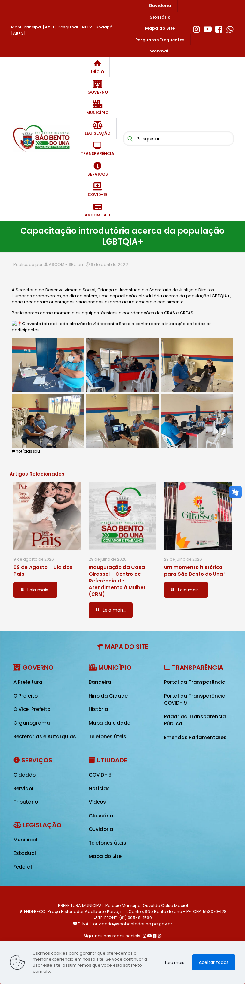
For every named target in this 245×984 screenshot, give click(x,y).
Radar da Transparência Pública (195, 720)
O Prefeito (25, 695)
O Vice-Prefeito (31, 709)
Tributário (25, 802)
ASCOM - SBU (63, 265)
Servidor (23, 788)
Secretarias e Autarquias (44, 736)
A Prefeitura (27, 682)
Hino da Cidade (108, 695)
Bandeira (100, 682)
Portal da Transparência (195, 682)
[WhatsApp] (230, 28)
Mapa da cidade (109, 723)
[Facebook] (219, 28)
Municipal (25, 839)
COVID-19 (100, 774)
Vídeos (97, 802)
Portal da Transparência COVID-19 (195, 699)
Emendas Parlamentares (195, 737)
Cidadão (24, 774)
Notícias (99, 788)
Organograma (31, 723)
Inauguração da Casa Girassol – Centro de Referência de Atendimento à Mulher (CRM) (117, 580)
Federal (22, 866)
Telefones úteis (107, 736)
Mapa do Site (105, 856)
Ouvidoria (101, 829)
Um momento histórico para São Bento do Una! (194, 570)
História (98, 709)
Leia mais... (176, 962)
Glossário (101, 815)
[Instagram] (196, 28)
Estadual (24, 853)
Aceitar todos (214, 962)
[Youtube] (208, 28)
